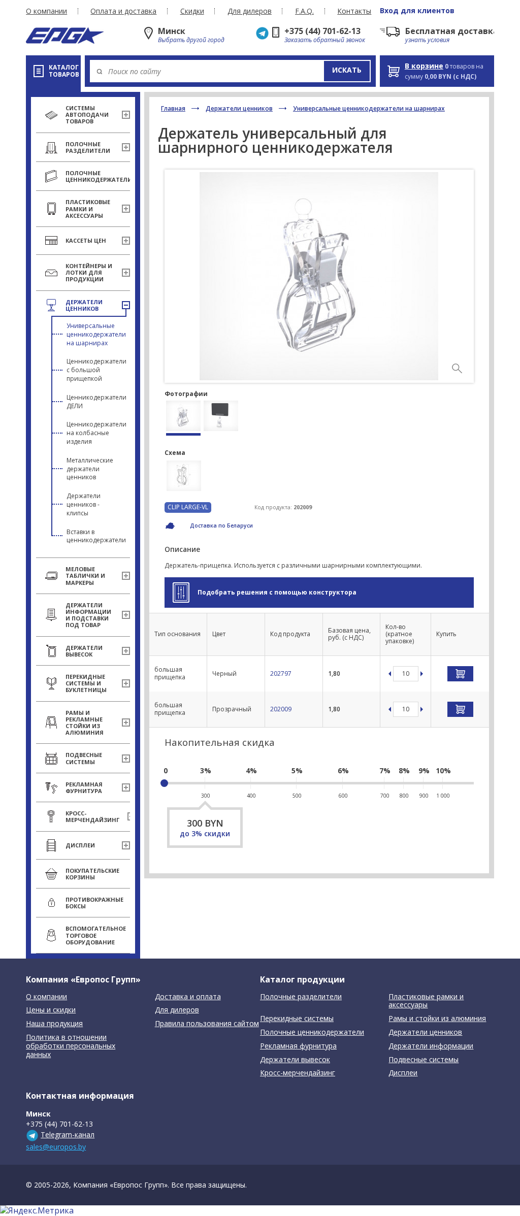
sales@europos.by (56, 1147)
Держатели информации (430, 1046)
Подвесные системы (423, 1060)
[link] (457, 369)
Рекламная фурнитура (298, 1046)
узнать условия (427, 40)
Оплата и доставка (123, 11)
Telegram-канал (67, 1134)
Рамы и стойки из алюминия (437, 1018)
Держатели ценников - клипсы (84, 504)
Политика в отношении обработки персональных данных (70, 1046)
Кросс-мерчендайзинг (297, 1073)
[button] (347, 71)
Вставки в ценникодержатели (96, 536)
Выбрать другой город (191, 40)
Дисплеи (402, 1073)
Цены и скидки (51, 1010)
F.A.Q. (304, 11)
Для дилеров (250, 11)
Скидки (192, 11)
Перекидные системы (297, 1018)
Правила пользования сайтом (207, 1024)
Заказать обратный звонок (324, 40)
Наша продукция (54, 1024)
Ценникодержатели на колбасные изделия (96, 433)
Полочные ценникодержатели (312, 1032)
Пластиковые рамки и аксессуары (426, 1001)
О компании (46, 11)
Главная (173, 108)
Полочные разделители (301, 997)
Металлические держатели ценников (90, 469)
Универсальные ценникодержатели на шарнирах (96, 334)
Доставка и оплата (188, 997)
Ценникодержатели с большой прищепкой (96, 370)
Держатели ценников (239, 108)
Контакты (354, 11)
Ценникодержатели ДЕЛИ (96, 401)
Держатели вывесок (295, 1060)
